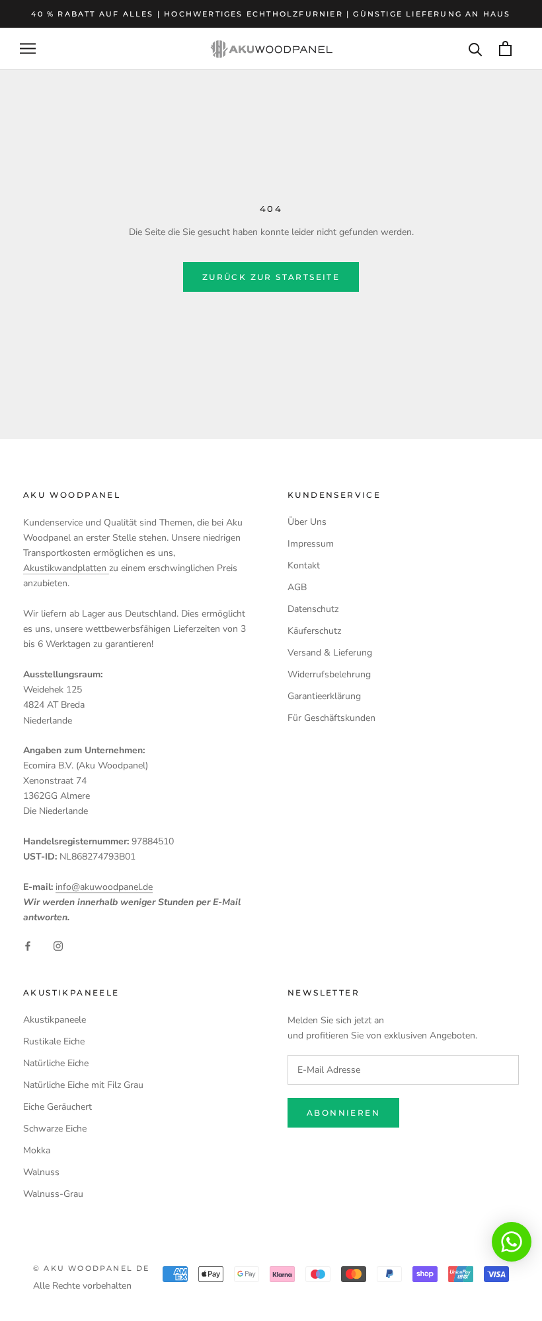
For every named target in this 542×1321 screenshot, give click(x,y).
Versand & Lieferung (330, 652)
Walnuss (41, 1172)
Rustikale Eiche (54, 1041)
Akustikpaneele (54, 1019)
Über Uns (307, 522)
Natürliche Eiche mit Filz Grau (83, 1085)
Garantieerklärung (324, 696)
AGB (297, 587)
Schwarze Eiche (55, 1128)
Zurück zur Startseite (271, 277)
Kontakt (304, 565)
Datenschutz (313, 609)
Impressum (311, 543)
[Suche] (476, 48)
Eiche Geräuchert (57, 1107)
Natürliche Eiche (56, 1063)
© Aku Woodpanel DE (91, 1268)
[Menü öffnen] (28, 48)
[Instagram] (58, 945)
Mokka (36, 1150)
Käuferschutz (314, 631)
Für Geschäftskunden (331, 718)
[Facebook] (27, 945)
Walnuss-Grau (53, 1194)
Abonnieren (343, 1113)
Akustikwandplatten (66, 568)
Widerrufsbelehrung (329, 674)
